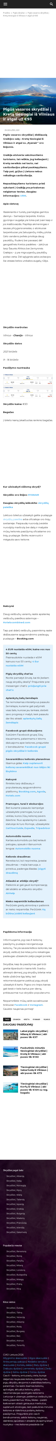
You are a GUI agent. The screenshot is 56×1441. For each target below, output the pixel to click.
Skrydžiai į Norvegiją (16, 1185)
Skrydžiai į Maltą (14, 1195)
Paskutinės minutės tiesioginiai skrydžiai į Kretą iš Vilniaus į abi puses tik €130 (33, 1052)
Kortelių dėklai (24, 1365)
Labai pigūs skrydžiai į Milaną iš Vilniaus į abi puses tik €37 (34, 1034)
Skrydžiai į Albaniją (15, 1176)
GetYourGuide (14, 828)
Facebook (20, 1004)
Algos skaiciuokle (38, 1358)
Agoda (41, 791)
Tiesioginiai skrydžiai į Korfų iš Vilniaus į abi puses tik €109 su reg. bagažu (34, 1088)
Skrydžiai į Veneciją (15, 1317)
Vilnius (47, 1019)
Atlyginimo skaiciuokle (15, 1358)
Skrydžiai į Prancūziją (16, 1223)
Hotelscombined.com (16, 622)
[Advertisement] (28, 47)
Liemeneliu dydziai (33, 1368)
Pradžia (6, 13)
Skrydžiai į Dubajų (14, 1308)
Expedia (29, 828)
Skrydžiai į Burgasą (15, 1331)
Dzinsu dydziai (37, 1372)
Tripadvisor (43, 828)
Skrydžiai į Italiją (13, 1181)
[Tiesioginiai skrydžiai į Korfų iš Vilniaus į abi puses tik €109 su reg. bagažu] (10, 1087)
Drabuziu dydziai (12, 1368)
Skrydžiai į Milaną (14, 1265)
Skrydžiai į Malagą (14, 1279)
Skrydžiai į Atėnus (15, 1340)
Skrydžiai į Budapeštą (16, 1274)
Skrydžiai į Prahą (14, 1284)
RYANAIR (33, 494)
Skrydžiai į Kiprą (13, 1190)
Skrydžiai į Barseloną (16, 1251)
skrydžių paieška (12, 519)
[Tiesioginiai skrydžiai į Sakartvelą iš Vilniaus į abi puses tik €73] (10, 1071)
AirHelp (10, 893)
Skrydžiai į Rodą (13, 1326)
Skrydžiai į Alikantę (15, 1322)
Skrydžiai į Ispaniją (15, 1204)
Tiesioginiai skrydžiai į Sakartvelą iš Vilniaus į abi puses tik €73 (34, 1070)
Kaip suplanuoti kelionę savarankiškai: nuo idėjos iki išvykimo (28, 767)
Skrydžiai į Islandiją (15, 1227)
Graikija (16, 1019)
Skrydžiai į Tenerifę (15, 1345)
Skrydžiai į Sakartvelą (16, 1232)
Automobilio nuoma (27, 848)
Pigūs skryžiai (19, 13)
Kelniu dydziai (20, 1372)
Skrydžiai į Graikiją (15, 1209)
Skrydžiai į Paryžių (15, 1260)
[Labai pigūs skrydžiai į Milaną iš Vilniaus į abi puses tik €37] (10, 1035)
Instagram (36, 1004)
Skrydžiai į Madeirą (15, 1218)
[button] (51, 4)
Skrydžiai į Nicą (13, 1288)
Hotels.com (13, 795)
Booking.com (27, 791)
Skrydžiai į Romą (14, 1256)
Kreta (26, 1019)
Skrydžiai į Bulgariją (15, 1213)
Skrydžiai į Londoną (15, 1270)
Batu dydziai (40, 1365)
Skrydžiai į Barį (13, 1336)
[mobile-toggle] (5, 4)
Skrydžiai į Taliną (14, 1312)
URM (23, 195)
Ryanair (36, 1019)
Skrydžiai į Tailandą (15, 1199)
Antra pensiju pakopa (14, 1361)
